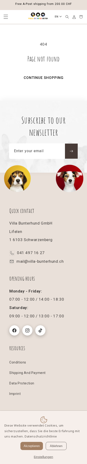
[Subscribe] (71, 151)
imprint (15, 394)
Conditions (17, 362)
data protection (21, 383)
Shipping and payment (27, 373)
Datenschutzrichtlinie (41, 436)
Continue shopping (44, 78)
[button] (67, 17)
